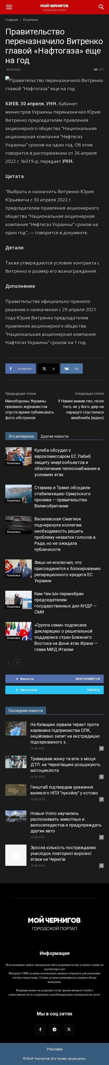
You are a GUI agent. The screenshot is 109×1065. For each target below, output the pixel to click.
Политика (30, 20)
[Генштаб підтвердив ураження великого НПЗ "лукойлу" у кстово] (15, 790)
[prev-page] (8, 662)
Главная (11, 20)
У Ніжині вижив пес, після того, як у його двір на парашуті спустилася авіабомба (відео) (81, 409)
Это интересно (21, 436)
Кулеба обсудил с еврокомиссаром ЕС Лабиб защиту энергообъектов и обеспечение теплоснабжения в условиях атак (67, 462)
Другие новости (54, 436)
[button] (9, 7)
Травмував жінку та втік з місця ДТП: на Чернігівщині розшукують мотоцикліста (65, 764)
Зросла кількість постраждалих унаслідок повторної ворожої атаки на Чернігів (63, 853)
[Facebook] (40, 1029)
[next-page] (17, 662)
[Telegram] (54, 1029)
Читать (93, 690)
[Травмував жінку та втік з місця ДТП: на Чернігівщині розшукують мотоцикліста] (15, 762)
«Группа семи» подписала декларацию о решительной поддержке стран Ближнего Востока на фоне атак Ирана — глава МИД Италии (66, 637)
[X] (68, 1029)
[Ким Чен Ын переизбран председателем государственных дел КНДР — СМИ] (18, 600)
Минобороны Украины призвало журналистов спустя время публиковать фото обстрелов (29, 409)
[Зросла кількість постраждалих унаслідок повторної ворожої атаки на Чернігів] (15, 855)
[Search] (101, 7)
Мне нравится (88, 679)
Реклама (54, 1048)
